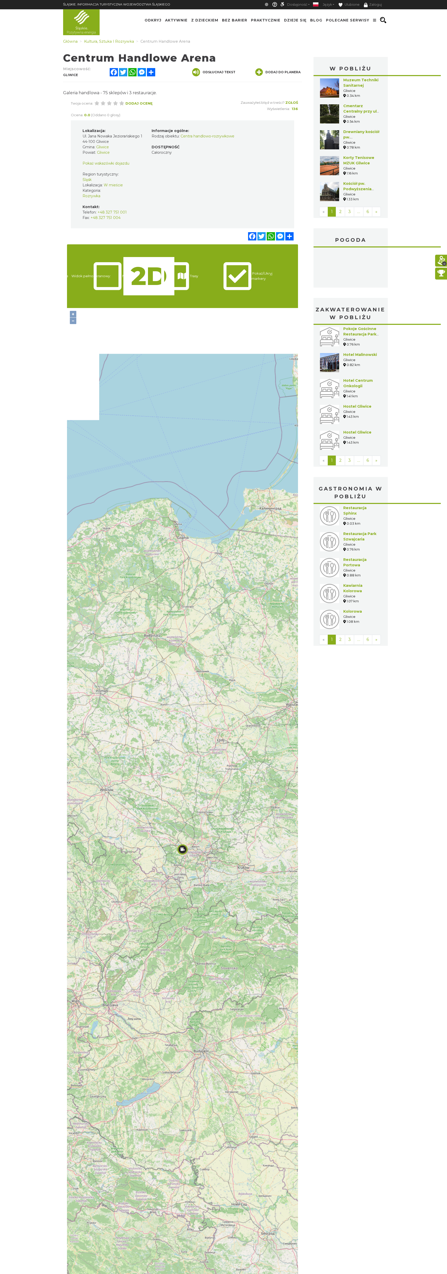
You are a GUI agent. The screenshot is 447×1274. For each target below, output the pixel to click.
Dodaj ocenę (139, 103)
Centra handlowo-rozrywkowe (207, 136)
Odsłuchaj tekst (219, 72)
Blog (316, 20)
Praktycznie (265, 20)
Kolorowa (352, 611)
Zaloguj (375, 4)
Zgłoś (291, 102)
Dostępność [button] (297, 4)
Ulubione (352, 4)
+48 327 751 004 (106, 217)
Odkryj (153, 20)
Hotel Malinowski (360, 354)
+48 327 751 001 (112, 212)
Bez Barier (234, 20)
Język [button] (327, 4)
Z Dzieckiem (204, 20)
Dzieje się (295, 20)
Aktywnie (176, 20)
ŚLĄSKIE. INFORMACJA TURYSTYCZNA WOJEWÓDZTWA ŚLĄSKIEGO (116, 4)
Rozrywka (91, 196)
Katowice (351, 268)
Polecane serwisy (347, 20)
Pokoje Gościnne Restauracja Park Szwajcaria (359, 334)
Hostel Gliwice (357, 406)
